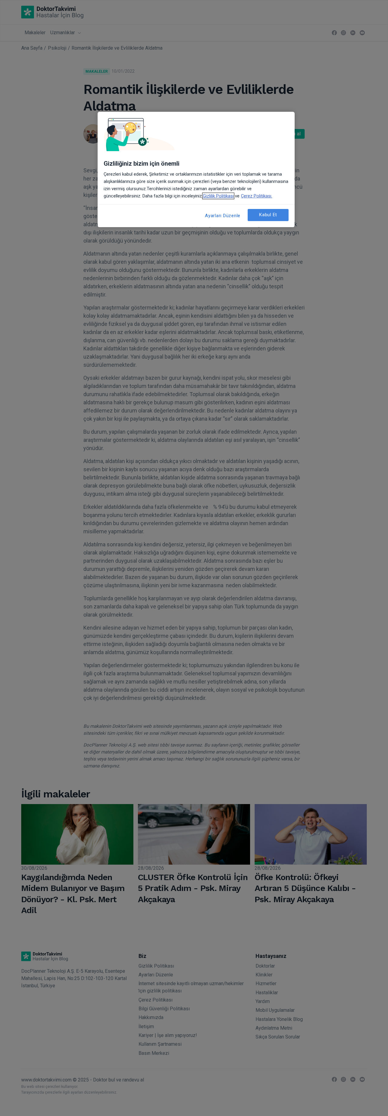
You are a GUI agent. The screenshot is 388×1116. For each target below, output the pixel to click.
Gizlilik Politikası (218, 196)
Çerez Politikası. (256, 196)
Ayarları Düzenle (222, 215)
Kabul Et (268, 214)
